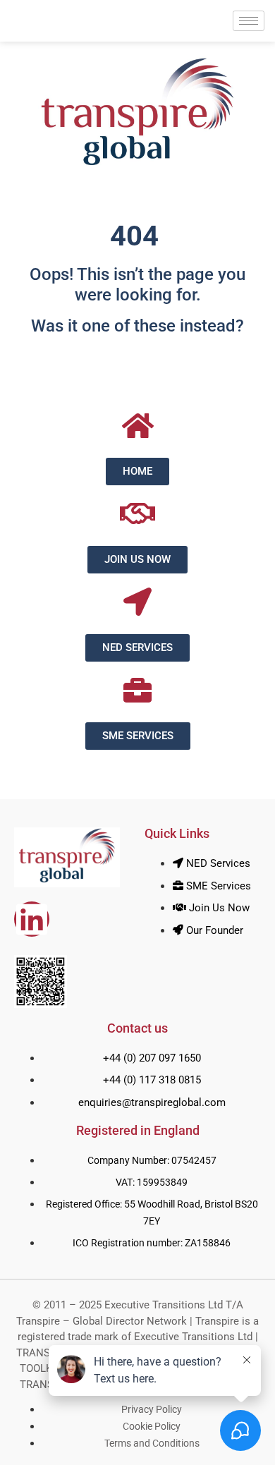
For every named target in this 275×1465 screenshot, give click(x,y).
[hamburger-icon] (248, 21)
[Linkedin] (31, 919)
